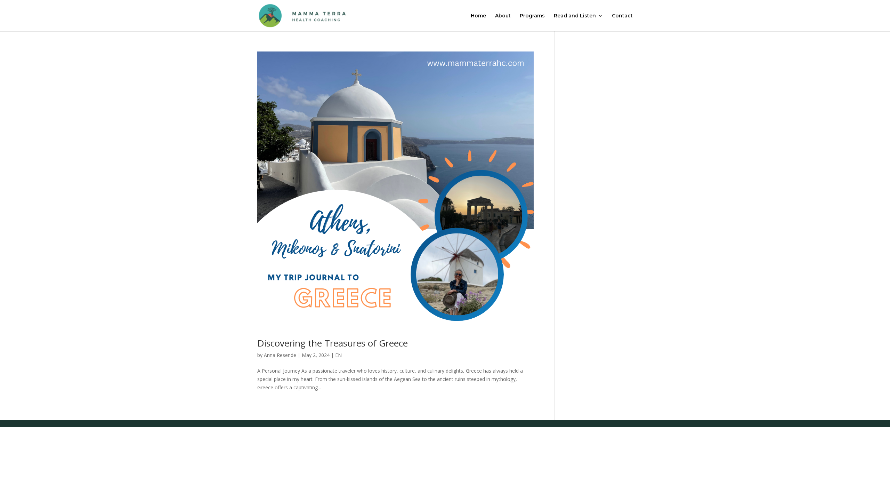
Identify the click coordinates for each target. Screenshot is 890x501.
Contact (622, 16)
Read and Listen (575, 16)
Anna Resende (280, 355)
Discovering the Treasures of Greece (332, 343)
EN (338, 355)
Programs (532, 16)
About (503, 16)
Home (478, 16)
